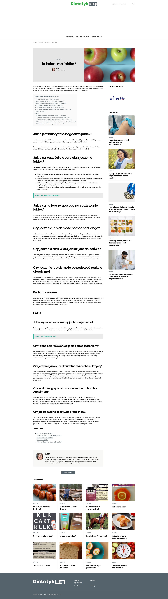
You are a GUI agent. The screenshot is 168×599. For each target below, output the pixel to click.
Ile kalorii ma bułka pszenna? (67, 566)
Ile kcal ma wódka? (67, 536)
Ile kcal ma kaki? (119, 507)
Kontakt (92, 580)
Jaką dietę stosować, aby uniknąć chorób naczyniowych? (119, 142)
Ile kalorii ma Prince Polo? (96, 536)
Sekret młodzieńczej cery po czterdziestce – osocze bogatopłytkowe (120, 276)
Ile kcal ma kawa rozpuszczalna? (93, 508)
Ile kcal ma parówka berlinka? (41, 508)
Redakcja (92, 586)
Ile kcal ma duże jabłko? (45, 438)
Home (35, 42)
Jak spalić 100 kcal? (41, 565)
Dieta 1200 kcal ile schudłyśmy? (119, 566)
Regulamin (77, 586)
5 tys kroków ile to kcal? (43, 536)
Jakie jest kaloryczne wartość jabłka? (49, 442)
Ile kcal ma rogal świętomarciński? (119, 537)
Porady (111, 137)
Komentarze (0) (68, 472)
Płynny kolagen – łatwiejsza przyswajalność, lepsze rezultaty (120, 175)
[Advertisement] (84, 21)
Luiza (57, 68)
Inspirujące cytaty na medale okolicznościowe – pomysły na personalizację (121, 209)
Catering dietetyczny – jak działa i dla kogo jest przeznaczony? (119, 242)
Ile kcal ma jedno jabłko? (45, 433)
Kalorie (41, 42)
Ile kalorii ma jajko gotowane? (93, 566)
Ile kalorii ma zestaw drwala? (68, 508)
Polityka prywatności (78, 582)
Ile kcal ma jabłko (42, 440)
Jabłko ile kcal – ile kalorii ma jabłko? (49, 436)
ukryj (57, 96)
